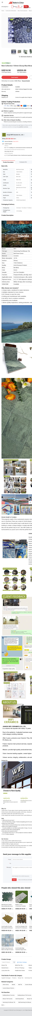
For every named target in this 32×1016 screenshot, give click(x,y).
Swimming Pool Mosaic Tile (9, 1002)
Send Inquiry (14, 77)
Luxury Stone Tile (5, 970)
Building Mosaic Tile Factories (24, 995)
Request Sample (26, 80)
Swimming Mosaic (19, 998)
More (2, 1005)
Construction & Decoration (11, 10)
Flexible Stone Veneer (20, 970)
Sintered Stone (4, 968)
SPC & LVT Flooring (19, 968)
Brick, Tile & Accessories (22, 10)
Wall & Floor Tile (18, 965)
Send (14, 879)
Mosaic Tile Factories (7, 998)
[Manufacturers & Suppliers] (16, 2)
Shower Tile (4, 965)
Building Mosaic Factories (9, 995)
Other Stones (6, 984)
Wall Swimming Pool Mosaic (24, 1002)
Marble (13, 984)
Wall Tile (20, 984)
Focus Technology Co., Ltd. (18, 1010)
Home (2, 10)
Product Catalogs (22, 962)
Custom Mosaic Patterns (8, 988)
